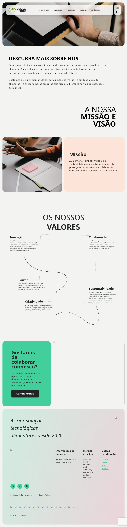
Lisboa (105, 459)
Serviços (58, 10)
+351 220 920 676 (63, 462)
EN (117, 8)
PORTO (105, 465)
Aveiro (105, 468)
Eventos (83, 10)
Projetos (71, 10)
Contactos (95, 10)
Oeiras (105, 462)
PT (117, 12)
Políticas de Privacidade (21, 495)
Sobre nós (44, 10)
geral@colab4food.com (66, 459)
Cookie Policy (44, 495)
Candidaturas (25, 393)
